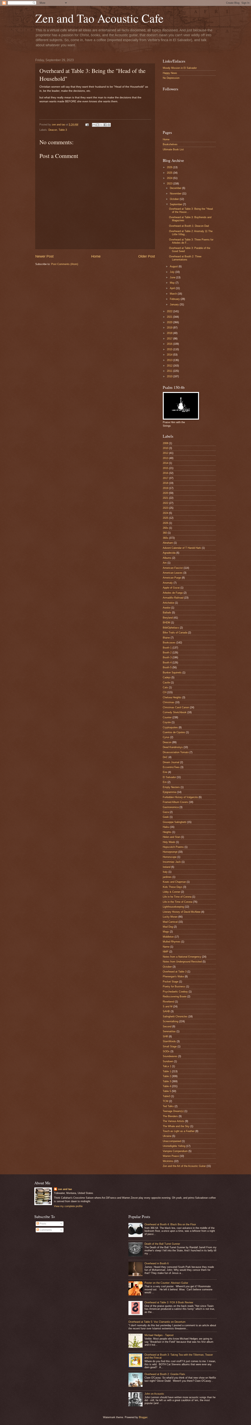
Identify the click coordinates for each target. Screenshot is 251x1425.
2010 (170, 376)
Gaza (166, 812)
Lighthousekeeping (173, 906)
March (174, 293)
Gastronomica (171, 807)
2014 (170, 354)
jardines (167, 876)
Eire (165, 772)
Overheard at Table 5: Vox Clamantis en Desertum (157, 1321)
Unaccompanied (172, 1141)
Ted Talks (168, 1106)
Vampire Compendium (175, 1151)
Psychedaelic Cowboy (175, 991)
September (176, 204)
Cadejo (167, 677)
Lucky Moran (170, 916)
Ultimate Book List (173, 149)
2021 (170, 316)
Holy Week (169, 842)
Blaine (166, 637)
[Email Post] (87, 124)
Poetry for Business (174, 986)
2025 (170, 172)
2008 (165, 443)
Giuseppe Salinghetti (174, 822)
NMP (165, 951)
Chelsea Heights (172, 697)
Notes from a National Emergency (182, 956)
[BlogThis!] (98, 125)
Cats (165, 687)
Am (165, 562)
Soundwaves (170, 1056)
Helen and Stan (171, 836)
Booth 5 (167, 667)
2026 (170, 167)
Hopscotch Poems (173, 846)
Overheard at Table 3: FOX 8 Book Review (169, 1302)
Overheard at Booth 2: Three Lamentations (185, 258)
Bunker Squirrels (172, 672)
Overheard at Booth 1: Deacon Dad (189, 225)
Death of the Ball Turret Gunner (162, 1243)
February (175, 299)
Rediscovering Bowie (174, 996)
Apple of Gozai (171, 587)
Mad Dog (168, 926)
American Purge (172, 577)
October (175, 199)
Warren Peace (171, 1156)
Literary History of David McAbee (181, 911)
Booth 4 (167, 662)
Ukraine (167, 1136)
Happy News (170, 73)
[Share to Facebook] (105, 125)
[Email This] (94, 125)
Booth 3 (167, 657)
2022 (170, 311)
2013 (170, 360)
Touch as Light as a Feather (179, 1131)
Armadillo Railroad (173, 597)
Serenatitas (169, 1031)
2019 (170, 327)
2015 (170, 349)
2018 (170, 333)
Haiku (166, 826)
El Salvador (169, 777)
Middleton (168, 936)
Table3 (166, 1096)
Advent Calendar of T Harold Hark (182, 547)
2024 (170, 178)
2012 (170, 365)
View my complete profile (68, 1206)
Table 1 (167, 1071)
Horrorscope (169, 856)
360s (165, 537)
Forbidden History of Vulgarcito (180, 797)
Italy (165, 871)
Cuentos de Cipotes (174, 732)
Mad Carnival (170, 921)
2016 (170, 343)
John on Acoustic (154, 1393)
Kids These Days (172, 886)
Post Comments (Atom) (64, 264)
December (176, 188)
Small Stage (170, 1046)
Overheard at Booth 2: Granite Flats (165, 1374)
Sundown (168, 1061)
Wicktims (168, 1161)
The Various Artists (173, 1121)
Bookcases (169, 642)
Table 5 (167, 1091)
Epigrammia (169, 792)
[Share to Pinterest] (109, 125)
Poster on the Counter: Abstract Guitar (166, 1282)
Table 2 (167, 1076)
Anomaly (168, 582)
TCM (165, 1101)
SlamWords (169, 1041)
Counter (167, 717)
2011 (170, 370)
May (173, 282)
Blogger (143, 1417)
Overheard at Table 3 (174, 971)
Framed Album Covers (175, 802)
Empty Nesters (171, 787)
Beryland (168, 617)
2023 (170, 183)
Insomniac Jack (172, 861)
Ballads (167, 612)
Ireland (166, 866)
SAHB (166, 1011)
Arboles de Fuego (173, 592)
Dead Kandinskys (173, 747)
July (172, 271)
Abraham (168, 542)
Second (167, 1026)
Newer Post (44, 256)
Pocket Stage (170, 981)
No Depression (171, 77)
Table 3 (63, 129)
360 (165, 532)
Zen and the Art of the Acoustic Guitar (184, 1166)
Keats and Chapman (174, 881)
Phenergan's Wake (173, 976)
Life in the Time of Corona (177, 901)
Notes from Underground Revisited (182, 961)
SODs (166, 1051)
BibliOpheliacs (171, 627)
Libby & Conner (171, 891)
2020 (170, 322)
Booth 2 (167, 652)
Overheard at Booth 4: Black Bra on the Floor (170, 1224)
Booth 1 (167, 647)
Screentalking (170, 1021)
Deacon (52, 129)
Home (96, 256)
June (173, 277)
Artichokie (168, 602)
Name (166, 946)
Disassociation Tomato (176, 752)
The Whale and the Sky (176, 1126)
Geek (166, 816)
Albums (167, 557)
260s (165, 527)
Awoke (166, 607)
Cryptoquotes (170, 727)
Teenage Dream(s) (173, 1111)
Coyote (167, 722)
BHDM (166, 622)
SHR (165, 1036)
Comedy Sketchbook (174, 712)
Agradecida (169, 552)
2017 (170, 338)
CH (164, 692)
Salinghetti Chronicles (175, 1016)
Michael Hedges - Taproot (159, 1335)
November (176, 193)
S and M (167, 1006)
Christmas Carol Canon (176, 707)
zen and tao (65, 1189)
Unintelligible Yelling (174, 1146)
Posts (42, 1223)
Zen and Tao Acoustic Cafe (99, 18)
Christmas (168, 702)
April (173, 288)
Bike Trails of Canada (175, 632)
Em (165, 782)
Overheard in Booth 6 (157, 1263)
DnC (165, 757)
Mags (166, 931)
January (175, 304)
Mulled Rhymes (171, 941)
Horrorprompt (170, 851)
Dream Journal (171, 762)
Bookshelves (170, 144)
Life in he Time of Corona (177, 896)
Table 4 (167, 1086)
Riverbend (168, 1001)
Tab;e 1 (167, 1066)
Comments (45, 1229)
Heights (167, 832)
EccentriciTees (171, 767)
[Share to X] (101, 125)
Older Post (146, 256)
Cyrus (166, 737)
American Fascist (173, 567)
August (174, 266)
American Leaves (173, 572)
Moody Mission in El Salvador (180, 67)
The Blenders (170, 1116)
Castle (166, 682)
